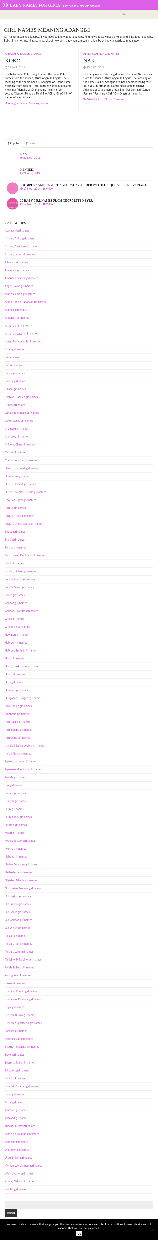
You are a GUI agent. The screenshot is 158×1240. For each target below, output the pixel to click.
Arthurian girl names (17, 325)
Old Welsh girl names (17, 928)
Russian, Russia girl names (20, 1015)
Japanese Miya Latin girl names (23, 769)
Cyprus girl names (15, 452)
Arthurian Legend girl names (21, 333)
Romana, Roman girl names (21, 991)
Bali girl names (13, 365)
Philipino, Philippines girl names (23, 959)
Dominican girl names (17, 476)
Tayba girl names (14, 1102)
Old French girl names (18, 904)
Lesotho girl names (16, 825)
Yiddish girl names (15, 1189)
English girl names (15, 508)
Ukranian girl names (16, 1142)
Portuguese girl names (18, 975)
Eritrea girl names (15, 532)
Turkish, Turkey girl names (20, 1126)
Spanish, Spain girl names (20, 1062)
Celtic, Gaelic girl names (19, 421)
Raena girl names (15, 983)
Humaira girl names (16, 690)
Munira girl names (15, 848)
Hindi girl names (14, 658)
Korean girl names (15, 793)
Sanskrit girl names (16, 1031)
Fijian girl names (14, 563)
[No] (153, 1230)
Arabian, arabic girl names (20, 294)
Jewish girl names (15, 777)
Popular (14, 143)
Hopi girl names (14, 682)
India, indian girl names (18, 706)
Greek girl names (14, 619)
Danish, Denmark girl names (21, 468)
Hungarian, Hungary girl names (23, 698)
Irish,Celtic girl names (17, 738)
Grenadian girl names (17, 627)
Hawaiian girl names (17, 635)
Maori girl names (14, 833)
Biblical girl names (15, 389)
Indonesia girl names (17, 714)
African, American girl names (22, 246)
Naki (90, 61)
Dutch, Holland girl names (20, 484)
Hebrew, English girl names (21, 650)
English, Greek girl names (19, 516)
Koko (12, 61)
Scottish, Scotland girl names (22, 1047)
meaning (34, 103)
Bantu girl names (15, 373)
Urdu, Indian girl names (18, 1158)
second (44, 103)
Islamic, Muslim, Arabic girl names (25, 745)
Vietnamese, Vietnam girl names (23, 1165)
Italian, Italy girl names (18, 753)
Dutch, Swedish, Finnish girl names (25, 492)
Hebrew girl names (16, 642)
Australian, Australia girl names (23, 341)
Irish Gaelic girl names (17, 722)
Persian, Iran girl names (18, 944)
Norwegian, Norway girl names (23, 888)
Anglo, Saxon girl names (19, 286)
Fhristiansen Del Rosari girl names (25, 555)
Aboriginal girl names (17, 230)
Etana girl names (14, 539)
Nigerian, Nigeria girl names (21, 880)
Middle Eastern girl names (20, 841)
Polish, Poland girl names (19, 967)
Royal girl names (14, 1007)
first (100, 99)
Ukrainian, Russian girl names (22, 1134)
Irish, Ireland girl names (18, 730)
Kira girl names (13, 785)
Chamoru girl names (17, 429)
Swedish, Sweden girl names (21, 1086)
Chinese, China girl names (20, 444)
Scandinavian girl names (19, 1039)
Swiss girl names (14, 1094)
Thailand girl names (16, 1118)
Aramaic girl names (16, 310)
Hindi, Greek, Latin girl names (22, 666)
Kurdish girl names (16, 801)
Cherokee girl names (17, 436)
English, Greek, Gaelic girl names (24, 524)
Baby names (12, 357)
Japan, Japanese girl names (21, 761)
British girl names (15, 405)
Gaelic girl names (15, 595)
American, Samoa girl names (21, 278)
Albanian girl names (16, 262)
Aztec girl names (14, 349)
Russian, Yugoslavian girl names (23, 1023)
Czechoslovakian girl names (21, 460)
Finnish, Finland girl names (20, 571)
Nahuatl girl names (16, 856)
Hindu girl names (15, 674)
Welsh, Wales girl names (19, 1173)
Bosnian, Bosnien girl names (21, 397)
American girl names (17, 270)
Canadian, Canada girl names (22, 413)
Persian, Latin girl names (19, 951)
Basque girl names (15, 381)
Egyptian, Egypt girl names (20, 500)
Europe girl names (15, 547)
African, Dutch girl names (20, 254)
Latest (32, 143)
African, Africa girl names (23, 54)
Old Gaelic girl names (17, 912)
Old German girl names (18, 920)
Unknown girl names (17, 1150)
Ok (79, 1233)
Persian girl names (15, 936)
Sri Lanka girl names (16, 1070)
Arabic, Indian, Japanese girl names (25, 302)
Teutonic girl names (16, 1110)
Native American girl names (21, 864)
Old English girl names (18, 896)
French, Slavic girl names (19, 587)
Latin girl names (14, 809)
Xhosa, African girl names (20, 1181)
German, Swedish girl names (21, 611)
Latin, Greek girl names (18, 817)
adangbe (13, 103)
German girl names (16, 603)
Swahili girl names (15, 1078)
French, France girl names (20, 579)
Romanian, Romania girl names (23, 999)
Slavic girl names (14, 1054)
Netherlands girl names (18, 872)
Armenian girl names (17, 318)
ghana (24, 103)
